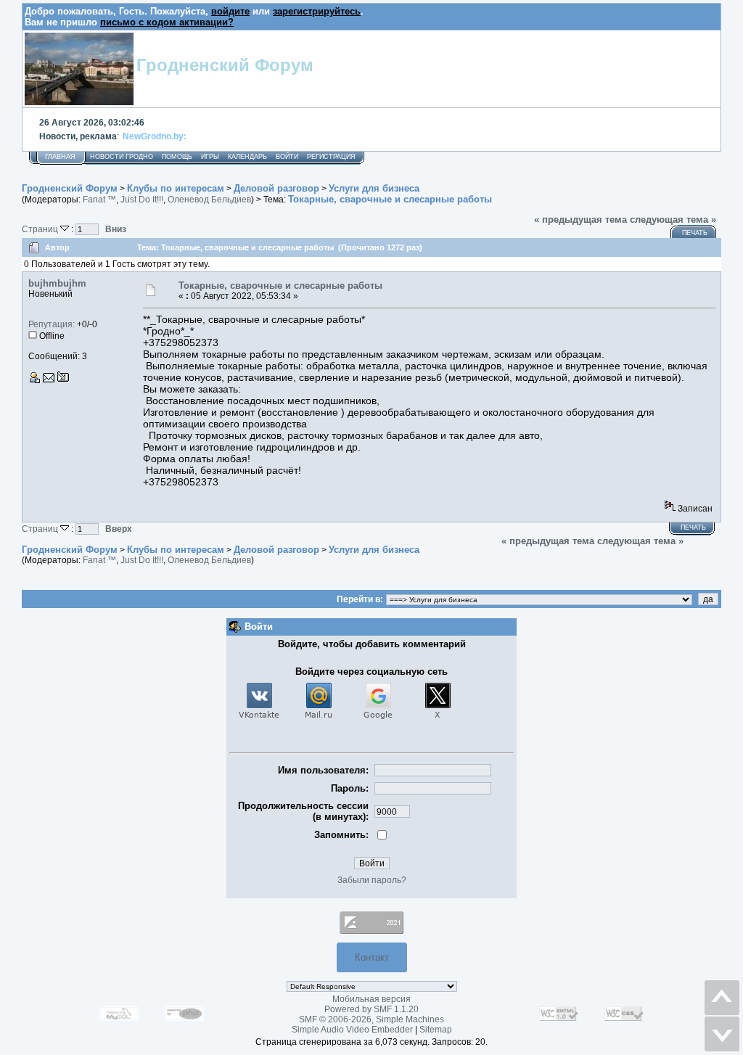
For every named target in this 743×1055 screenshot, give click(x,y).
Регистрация (331, 156)
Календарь (247, 156)
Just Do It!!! (141, 199)
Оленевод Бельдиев (209, 199)
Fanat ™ (99, 199)
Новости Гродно (121, 156)
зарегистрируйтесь (317, 11)
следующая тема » (673, 219)
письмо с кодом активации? (167, 22)
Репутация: (51, 324)
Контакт (372, 957)
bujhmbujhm (57, 283)
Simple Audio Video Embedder (352, 1030)
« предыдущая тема (580, 219)
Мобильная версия (371, 999)
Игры (210, 156)
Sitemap (435, 1030)
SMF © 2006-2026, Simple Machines (371, 1019)
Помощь (177, 156)
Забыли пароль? (371, 880)
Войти (287, 156)
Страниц (41, 229)
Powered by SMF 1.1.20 (371, 1009)
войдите (230, 11)
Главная (60, 156)
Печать (694, 233)
